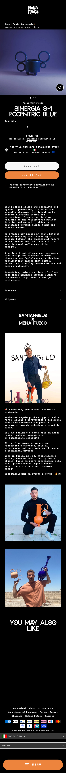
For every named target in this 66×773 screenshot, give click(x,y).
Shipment (10, 299)
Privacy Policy (49, 712)
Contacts (48, 708)
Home (7, 24)
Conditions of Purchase (22, 712)
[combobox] (33, 736)
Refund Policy (33, 716)
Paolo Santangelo (23, 24)
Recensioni (19, 708)
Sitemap (49, 716)
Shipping (32, 139)
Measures (10, 290)
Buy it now (32, 175)
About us (34, 708)
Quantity (10, 121)
